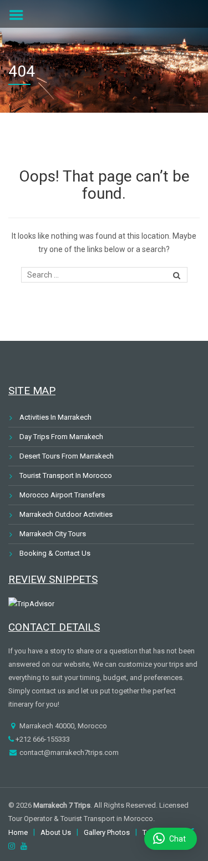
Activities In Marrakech (55, 417)
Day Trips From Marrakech (61, 436)
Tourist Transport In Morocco (65, 475)
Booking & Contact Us (54, 553)
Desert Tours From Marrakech (66, 456)
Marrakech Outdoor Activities (66, 514)
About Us (55, 832)
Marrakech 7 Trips (61, 805)
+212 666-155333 (42, 739)
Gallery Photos (107, 832)
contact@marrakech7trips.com (68, 752)
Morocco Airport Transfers (62, 495)
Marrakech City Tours (52, 534)
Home (18, 832)
